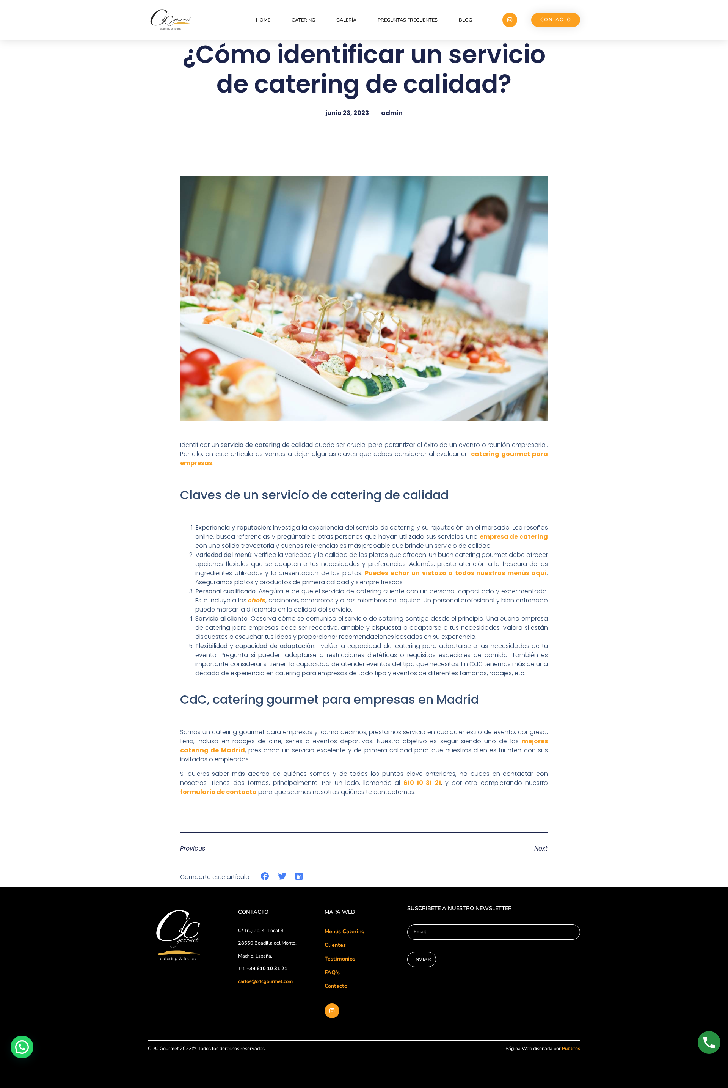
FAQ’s (332, 972)
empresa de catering (514, 536)
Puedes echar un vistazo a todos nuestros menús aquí (456, 573)
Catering (303, 20)
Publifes (571, 1048)
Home (263, 20)
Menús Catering (345, 931)
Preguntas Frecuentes (408, 20)
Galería (346, 20)
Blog (465, 20)
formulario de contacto (218, 792)
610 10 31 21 (422, 782)
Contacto (336, 986)
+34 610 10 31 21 (266, 968)
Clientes (335, 945)
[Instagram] (509, 20)
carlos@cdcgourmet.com (265, 981)
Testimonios (340, 958)
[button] (265, 876)
